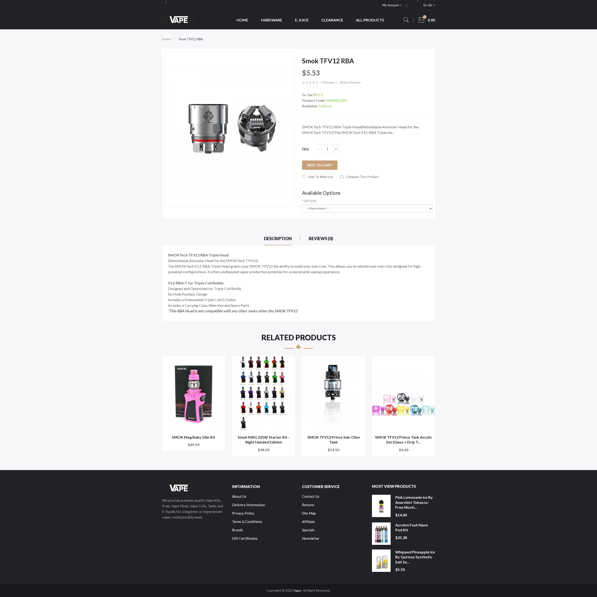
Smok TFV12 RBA (191, 39)
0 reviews (328, 82)
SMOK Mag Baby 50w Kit (193, 437)
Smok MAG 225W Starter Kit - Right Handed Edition (263, 439)
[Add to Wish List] (218, 362)
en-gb (428, 5)
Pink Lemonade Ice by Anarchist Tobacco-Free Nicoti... (414, 502)
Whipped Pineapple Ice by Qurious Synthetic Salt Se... (415, 557)
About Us (239, 496)
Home (166, 39)
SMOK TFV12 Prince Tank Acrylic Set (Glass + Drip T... (403, 439)
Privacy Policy (243, 513)
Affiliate (308, 521)
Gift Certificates (244, 538)
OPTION (310, 201)
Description (278, 238)
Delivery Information (248, 505)
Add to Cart (319, 165)
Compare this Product (362, 177)
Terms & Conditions (247, 521)
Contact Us (310, 496)
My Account (390, 5)
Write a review (350, 82)
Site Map (309, 513)
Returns (308, 505)
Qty (305, 149)
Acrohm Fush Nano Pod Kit (411, 527)
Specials (308, 530)
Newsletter (310, 538)
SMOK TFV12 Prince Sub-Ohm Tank (333, 439)
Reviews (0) (321, 238)
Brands (237, 530)
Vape (297, 590)
